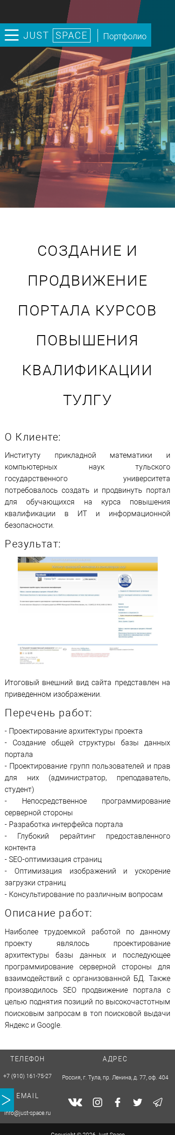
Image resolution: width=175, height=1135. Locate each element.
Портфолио (125, 36)
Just (55, 35)
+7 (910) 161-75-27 (27, 1076)
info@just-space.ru (27, 1113)
